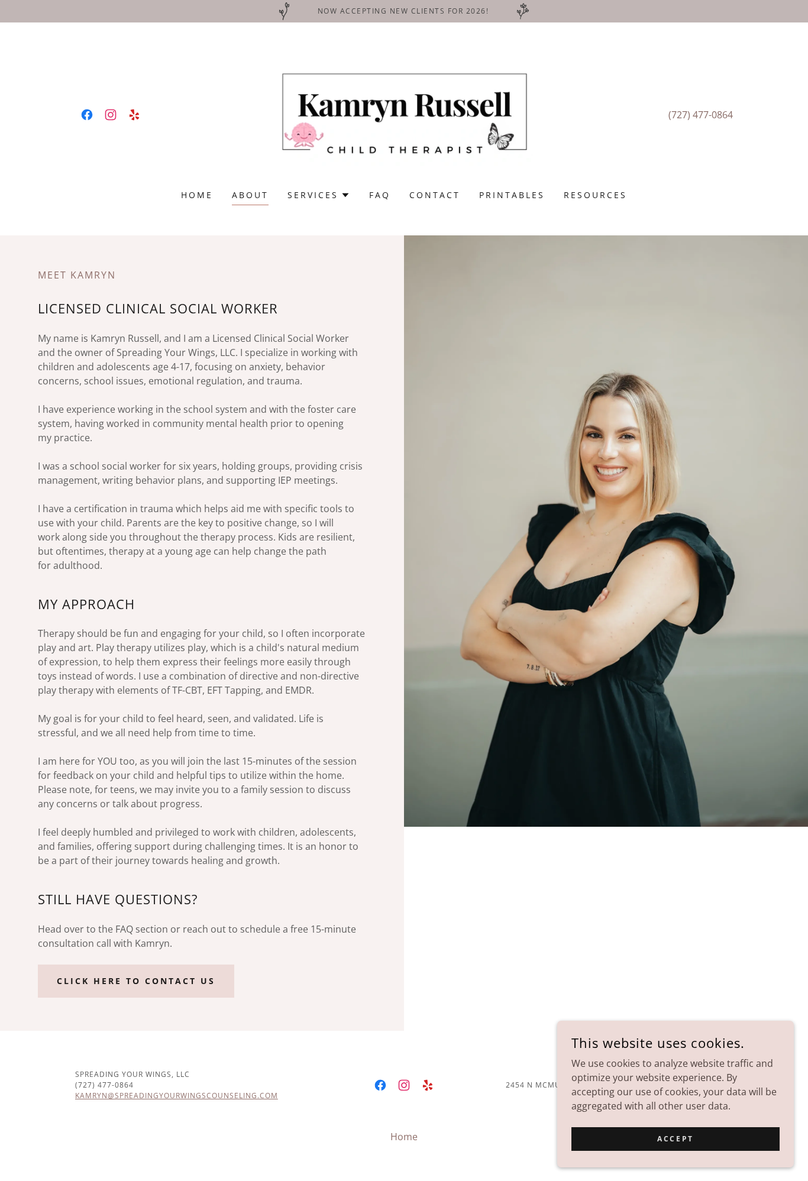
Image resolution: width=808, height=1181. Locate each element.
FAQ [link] (379, 194)
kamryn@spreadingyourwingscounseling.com (176, 1096)
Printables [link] (512, 194)
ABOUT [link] (250, 194)
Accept (675, 1139)
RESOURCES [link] (595, 194)
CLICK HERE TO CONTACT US (136, 980)
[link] (87, 115)
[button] (318, 195)
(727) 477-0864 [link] (700, 114)
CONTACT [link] (434, 194)
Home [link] (197, 194)
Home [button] (404, 1136)
